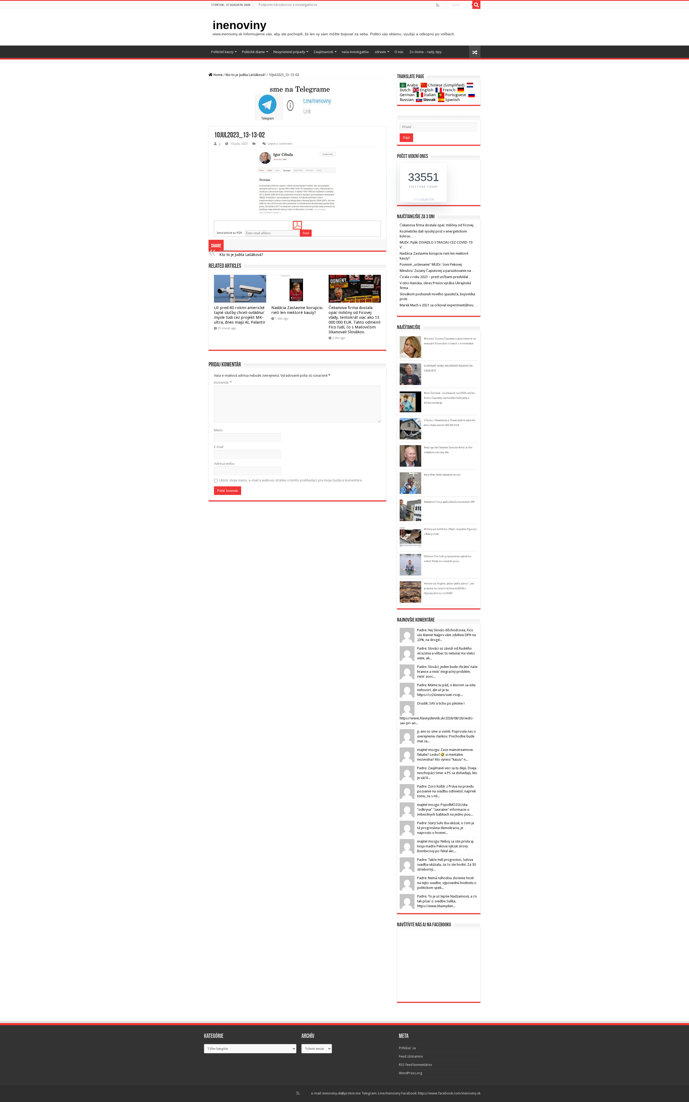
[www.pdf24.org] (297, 225)
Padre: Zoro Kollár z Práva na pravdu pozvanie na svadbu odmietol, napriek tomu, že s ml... (446, 791)
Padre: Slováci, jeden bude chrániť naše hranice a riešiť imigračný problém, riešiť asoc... (447, 671)
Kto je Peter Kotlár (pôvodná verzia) (442, 474)
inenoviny (239, 25)
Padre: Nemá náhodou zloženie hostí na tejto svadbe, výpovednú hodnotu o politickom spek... (446, 883)
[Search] (476, 5)
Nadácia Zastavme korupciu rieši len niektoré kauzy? (296, 310)
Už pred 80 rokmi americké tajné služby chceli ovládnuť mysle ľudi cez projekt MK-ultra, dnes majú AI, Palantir (240, 315)
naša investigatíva (355, 52)
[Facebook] (441, 5)
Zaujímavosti (323, 52)
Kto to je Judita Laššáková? (246, 75)
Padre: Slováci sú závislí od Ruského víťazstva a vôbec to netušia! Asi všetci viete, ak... (446, 653)
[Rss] (437, 5)
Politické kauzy (222, 52)
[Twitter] (443, 5)
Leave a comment (280, 143)
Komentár (223, 382)
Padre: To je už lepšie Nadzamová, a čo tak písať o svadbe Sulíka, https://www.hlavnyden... (447, 901)
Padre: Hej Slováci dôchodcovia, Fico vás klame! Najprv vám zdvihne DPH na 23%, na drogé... (446, 635)
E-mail (218, 447)
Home (218, 75)
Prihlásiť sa (407, 1048)
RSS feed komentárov (415, 1065)
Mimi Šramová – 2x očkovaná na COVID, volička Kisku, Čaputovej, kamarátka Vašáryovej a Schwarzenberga (449, 398)
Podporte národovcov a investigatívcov (288, 5)
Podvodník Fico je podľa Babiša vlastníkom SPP (449, 502)
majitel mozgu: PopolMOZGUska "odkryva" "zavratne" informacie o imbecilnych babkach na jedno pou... (445, 809)
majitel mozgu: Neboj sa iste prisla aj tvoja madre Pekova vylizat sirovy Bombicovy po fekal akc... (445, 846)
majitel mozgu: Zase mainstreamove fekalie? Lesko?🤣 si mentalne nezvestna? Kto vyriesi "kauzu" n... (445, 754)
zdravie (380, 52)
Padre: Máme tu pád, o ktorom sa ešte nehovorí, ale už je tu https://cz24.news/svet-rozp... (446, 690)
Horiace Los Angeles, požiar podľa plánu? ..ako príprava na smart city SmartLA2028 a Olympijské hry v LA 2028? (449, 588)
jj (219, 143)
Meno (218, 430)
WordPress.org (410, 1073)
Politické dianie (253, 52)
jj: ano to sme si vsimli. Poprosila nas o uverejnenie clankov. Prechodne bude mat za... (446, 736)
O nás (399, 52)
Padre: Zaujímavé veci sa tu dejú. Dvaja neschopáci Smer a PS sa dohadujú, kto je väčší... (447, 773)
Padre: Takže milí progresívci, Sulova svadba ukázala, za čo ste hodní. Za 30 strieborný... (446, 864)
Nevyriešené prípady (289, 52)
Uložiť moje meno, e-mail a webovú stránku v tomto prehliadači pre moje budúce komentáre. (291, 480)
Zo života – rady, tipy (425, 52)
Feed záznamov (411, 1056)
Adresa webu (224, 464)
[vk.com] (445, 5)
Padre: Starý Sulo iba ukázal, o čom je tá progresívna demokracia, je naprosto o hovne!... (445, 828)
